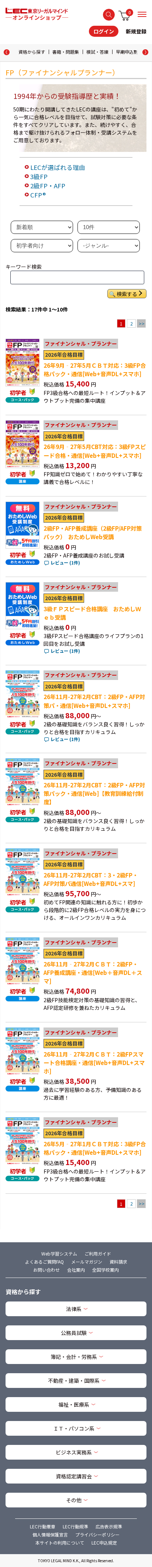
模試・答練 (97, 52)
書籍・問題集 (65, 52)
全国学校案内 (105, 1270)
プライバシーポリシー (97, 1534)
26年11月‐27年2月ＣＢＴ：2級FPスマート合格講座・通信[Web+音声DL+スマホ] (94, 1062)
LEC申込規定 (104, 1542)
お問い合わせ (46, 1270)
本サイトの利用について (59, 1542)
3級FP (39, 176)
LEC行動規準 (75, 1526)
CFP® (38, 194)
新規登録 (136, 31)
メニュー (142, 14)
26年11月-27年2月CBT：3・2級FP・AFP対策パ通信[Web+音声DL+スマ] (91, 879)
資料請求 (118, 1261)
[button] (145, 52)
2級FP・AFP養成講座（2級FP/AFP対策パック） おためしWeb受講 (93, 532)
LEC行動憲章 (42, 1526)
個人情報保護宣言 (50, 1534)
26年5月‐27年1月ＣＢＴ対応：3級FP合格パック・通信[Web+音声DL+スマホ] (95, 1148)
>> (142, 323)
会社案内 (76, 1270)
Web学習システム (59, 1253)
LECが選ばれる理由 (57, 167)
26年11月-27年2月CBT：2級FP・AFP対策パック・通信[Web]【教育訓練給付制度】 (94, 793)
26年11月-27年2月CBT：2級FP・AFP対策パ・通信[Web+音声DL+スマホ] (94, 700)
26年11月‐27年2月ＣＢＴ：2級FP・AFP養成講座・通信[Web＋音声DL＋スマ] (93, 972)
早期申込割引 (129, 52)
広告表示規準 (109, 1526)
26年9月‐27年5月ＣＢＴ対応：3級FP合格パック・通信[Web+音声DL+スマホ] (95, 369)
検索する (109, 15)
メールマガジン (86, 1261)
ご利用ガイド (97, 1253)
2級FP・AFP (47, 185)
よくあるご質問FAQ (44, 1261)
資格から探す (31, 52)
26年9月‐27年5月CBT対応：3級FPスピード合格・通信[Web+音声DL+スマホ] (95, 450)
